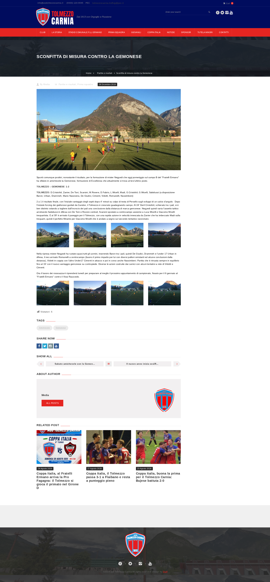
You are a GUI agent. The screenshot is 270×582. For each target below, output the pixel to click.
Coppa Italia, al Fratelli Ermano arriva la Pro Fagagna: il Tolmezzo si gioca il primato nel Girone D (58, 481)
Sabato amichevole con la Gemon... (75, 364)
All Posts (52, 403)
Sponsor (186, 32)
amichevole (44, 328)
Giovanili (136, 32)
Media (46, 84)
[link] (218, 13)
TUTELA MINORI (205, 32)
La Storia (57, 32)
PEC (88, 3)
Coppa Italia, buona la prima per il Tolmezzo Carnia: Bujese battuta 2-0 (158, 477)
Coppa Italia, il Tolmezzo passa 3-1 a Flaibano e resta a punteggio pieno (108, 477)
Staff (165, 571)
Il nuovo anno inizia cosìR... (142, 364)
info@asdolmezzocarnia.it (50, 3)
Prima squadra (85, 84)
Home (88, 73)
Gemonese (61, 328)
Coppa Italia (154, 32)
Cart (228, 3)
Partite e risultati (104, 73)
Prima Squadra (116, 32)
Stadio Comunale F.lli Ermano (85, 32)
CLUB (42, 32)
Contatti (224, 32)
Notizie (171, 32)
